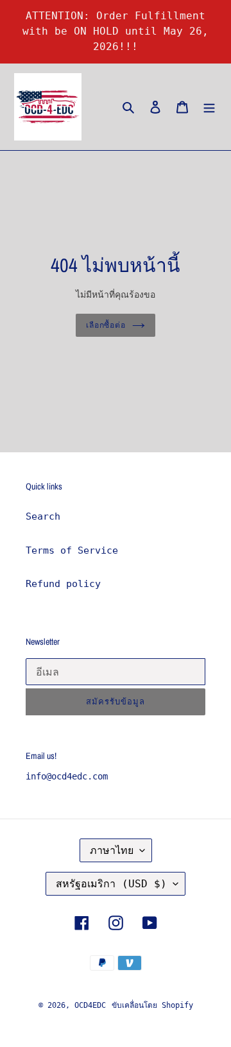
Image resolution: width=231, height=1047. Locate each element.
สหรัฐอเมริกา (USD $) (111, 884)
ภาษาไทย (111, 850)
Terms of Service (72, 550)
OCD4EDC (90, 1005)
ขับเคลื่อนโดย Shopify (152, 1005)
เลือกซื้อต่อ (106, 324)
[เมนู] (209, 107)
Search (43, 516)
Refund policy (63, 584)
